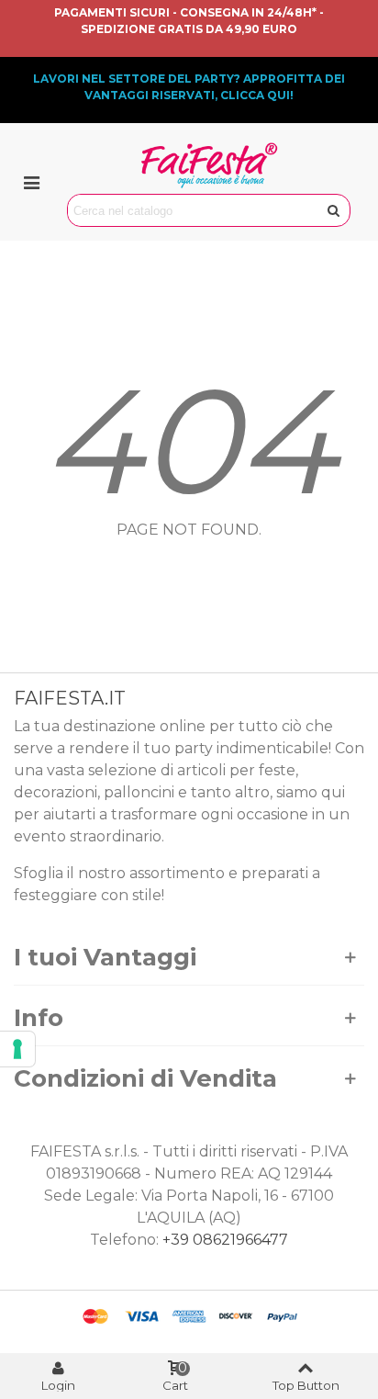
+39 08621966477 (225, 1239)
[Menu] (31, 181)
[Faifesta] (209, 165)
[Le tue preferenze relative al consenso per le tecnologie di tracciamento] (17, 1049)
